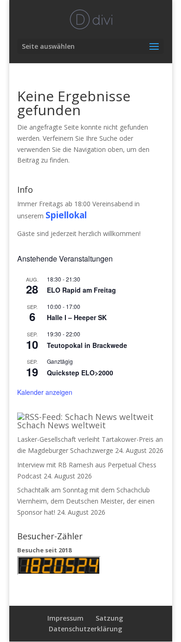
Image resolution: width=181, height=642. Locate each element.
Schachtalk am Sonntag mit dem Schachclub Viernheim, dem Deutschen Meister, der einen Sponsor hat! (86, 501)
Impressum (65, 618)
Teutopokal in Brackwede (87, 345)
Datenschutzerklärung (85, 628)
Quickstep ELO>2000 (80, 372)
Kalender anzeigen (44, 392)
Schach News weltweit (61, 425)
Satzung (109, 618)
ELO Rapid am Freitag (81, 290)
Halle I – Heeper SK (77, 317)
